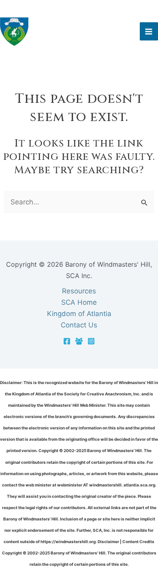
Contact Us (79, 325)
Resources (79, 291)
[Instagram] (91, 341)
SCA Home (79, 302)
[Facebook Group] (79, 341)
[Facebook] (66, 341)
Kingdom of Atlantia (79, 314)
